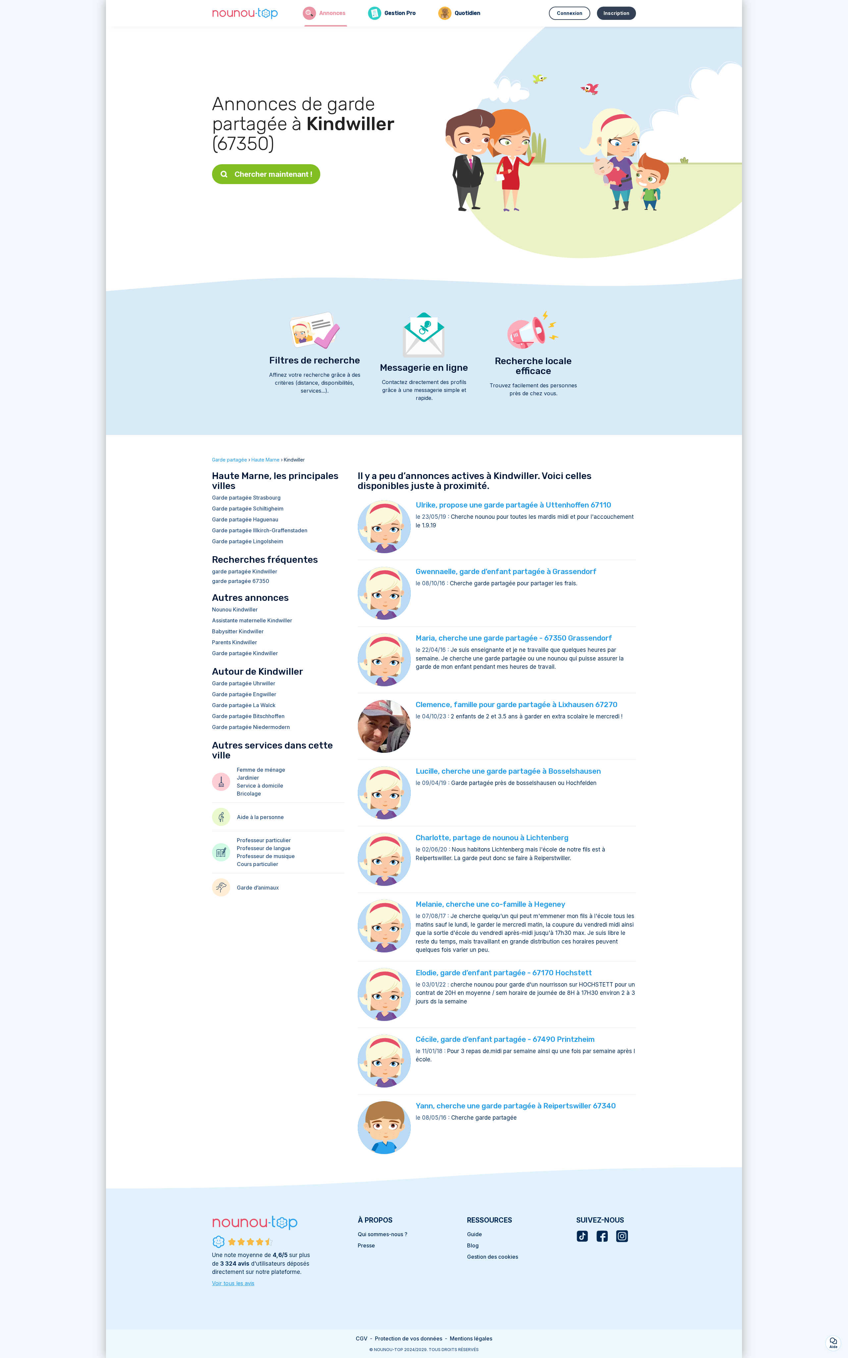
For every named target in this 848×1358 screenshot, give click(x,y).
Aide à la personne (260, 817)
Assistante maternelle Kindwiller (252, 620)
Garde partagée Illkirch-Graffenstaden (259, 530)
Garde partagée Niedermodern (251, 727)
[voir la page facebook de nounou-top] (602, 1236)
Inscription (616, 13)
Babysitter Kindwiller (238, 631)
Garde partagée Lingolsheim (247, 541)
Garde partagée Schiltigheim (248, 508)
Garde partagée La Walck (244, 705)
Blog (473, 1245)
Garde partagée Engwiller (244, 694)
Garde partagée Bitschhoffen (248, 716)
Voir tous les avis (233, 1283)
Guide (474, 1234)
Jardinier (248, 777)
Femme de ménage (261, 769)
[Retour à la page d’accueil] (245, 13)
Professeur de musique (266, 856)
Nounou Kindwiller (235, 609)
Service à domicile (260, 785)
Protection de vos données (408, 1338)
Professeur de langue (264, 848)
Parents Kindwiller (234, 642)
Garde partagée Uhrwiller (243, 683)
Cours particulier (257, 864)
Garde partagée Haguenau (245, 519)
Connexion (569, 13)
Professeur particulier (264, 840)
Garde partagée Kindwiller (245, 653)
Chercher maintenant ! (273, 174)
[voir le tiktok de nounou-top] (582, 1236)
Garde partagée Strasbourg (246, 497)
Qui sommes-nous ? (382, 1234)
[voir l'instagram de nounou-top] (622, 1236)
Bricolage (249, 793)
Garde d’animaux (258, 887)
